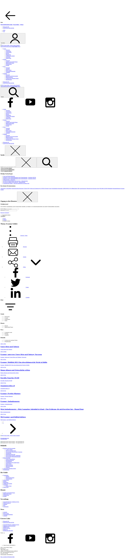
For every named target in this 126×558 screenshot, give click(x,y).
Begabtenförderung (117, 188)
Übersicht (8, 50)
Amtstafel (8, 72)
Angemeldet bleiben (6, 215)
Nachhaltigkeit (55, 188)
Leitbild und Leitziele (10, 55)
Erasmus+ (8, 467)
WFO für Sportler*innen (11, 450)
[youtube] (30, 107)
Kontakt (7, 65)
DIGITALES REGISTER (8, 28)
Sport (98, 188)
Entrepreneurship (9, 465)
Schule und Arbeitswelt (35, 188)
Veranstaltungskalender (10, 71)
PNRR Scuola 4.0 (7, 503)
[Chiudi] (15, 150)
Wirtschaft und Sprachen (91, 188)
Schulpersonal (9, 64)
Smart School (8, 463)
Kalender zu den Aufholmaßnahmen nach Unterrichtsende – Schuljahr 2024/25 (19, 178)
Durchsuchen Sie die (7, 169)
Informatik (60, 188)
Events (50, 188)
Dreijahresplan (9, 79)
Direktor (7, 476)
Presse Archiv (8, 70)
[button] (24, 267)
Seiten (6, 320)
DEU (4, 30)
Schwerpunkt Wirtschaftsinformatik (13, 456)
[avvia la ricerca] (47, 162)
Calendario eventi (8, 332)
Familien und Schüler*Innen (12, 61)
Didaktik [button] (5, 73)
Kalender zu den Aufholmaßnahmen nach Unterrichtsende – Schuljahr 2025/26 (19, 177)
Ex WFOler (42, 188)
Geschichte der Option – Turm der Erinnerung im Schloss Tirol (16, 183)
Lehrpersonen (8, 52)
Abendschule (8, 453)
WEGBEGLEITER (103, 188)
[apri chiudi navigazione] (1, 44)
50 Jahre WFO (27, 188)
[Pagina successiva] (13, 433)
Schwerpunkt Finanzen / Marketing (13, 455)
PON (4, 505)
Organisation (8, 51)
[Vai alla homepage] (10, 45)
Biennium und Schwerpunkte (12, 76)
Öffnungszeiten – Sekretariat (9, 179)
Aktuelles (8, 68)
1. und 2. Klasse (9, 449)
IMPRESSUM (6, 527)
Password (3, 210)
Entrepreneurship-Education (17, 188)
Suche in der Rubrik (6, 168)
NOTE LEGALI (6, 528)
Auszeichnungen (82, 188)
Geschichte (8, 57)
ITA (4, 31)
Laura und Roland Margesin (9, 176)
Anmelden (3, 216)
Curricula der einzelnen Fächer (12, 78)
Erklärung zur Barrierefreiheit (9, 525)
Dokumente (7, 316)
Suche (2, 166)
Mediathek (110, 188)
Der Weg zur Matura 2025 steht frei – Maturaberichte (14, 182)
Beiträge (6, 333)
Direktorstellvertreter (10, 477)
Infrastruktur (8, 54)
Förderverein (8, 58)
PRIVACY (5, 529)
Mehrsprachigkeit (9, 466)
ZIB (78, 188)
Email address (3, 208)
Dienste (6, 325)
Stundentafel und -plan (10, 454)
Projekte (46, 188)
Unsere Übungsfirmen (10, 459)
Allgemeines (3, 188)
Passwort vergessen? (5, 212)
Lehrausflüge (8, 188)
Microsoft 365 (6, 26)
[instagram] (50, 107)
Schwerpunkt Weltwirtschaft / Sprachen (14, 452)
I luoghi (6, 318)
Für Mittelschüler (73, 188)
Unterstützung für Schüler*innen (12, 462)
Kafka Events (8, 486)
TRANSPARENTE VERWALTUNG (11, 501)
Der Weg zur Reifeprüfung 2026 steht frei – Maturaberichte (15, 181)
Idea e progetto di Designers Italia (7, 556)
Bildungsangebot (9, 77)
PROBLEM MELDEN (8, 530)
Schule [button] (4, 48)
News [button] (4, 66)
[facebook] (10, 107)
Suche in (6, 171)
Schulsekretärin (9, 478)
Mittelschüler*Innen (10, 63)
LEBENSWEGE (66, 188)
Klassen (7, 53)
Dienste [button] (4, 59)
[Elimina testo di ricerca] (26, 162)
